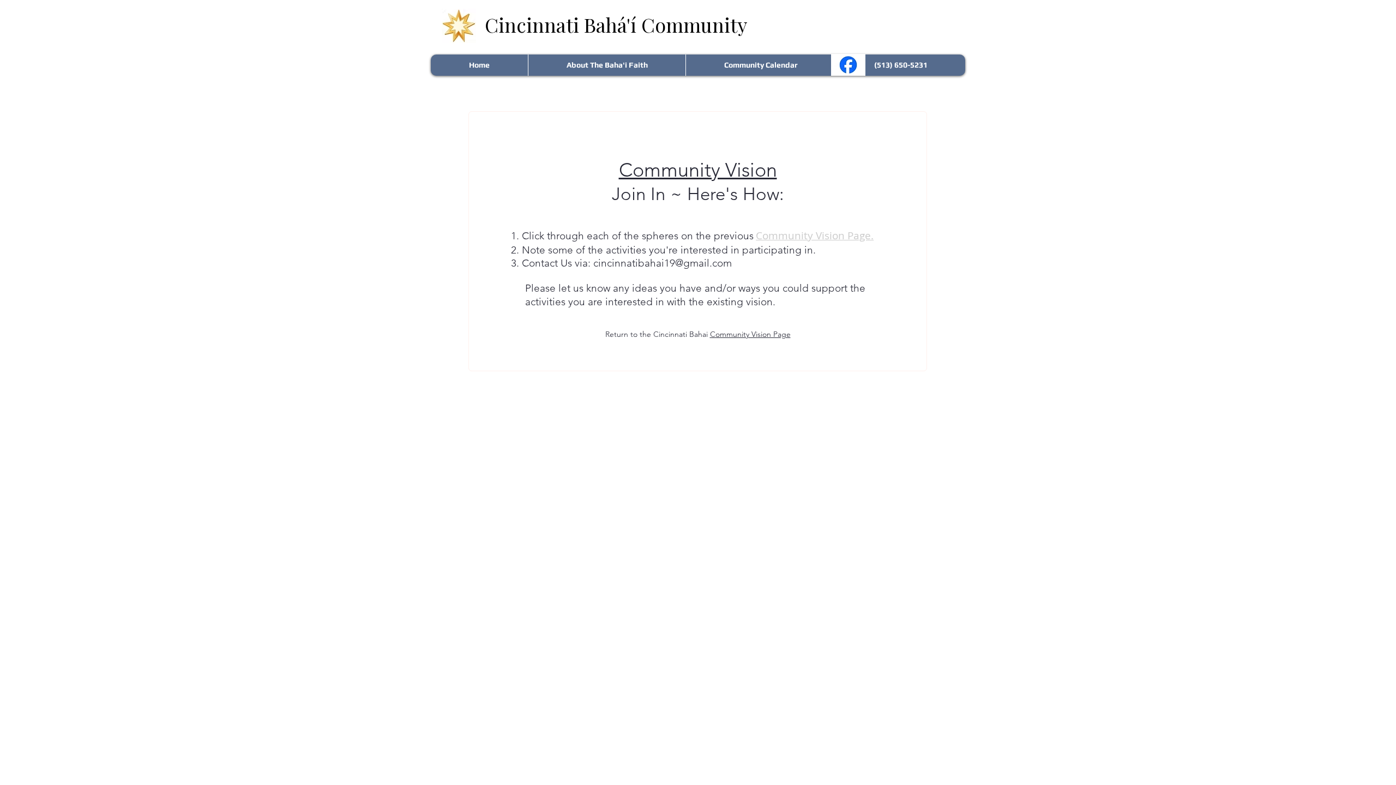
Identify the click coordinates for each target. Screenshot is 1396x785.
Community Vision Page (750, 334)
